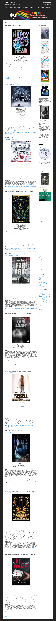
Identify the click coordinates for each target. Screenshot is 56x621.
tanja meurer (7, 309)
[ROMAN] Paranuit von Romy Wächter (13, 430)
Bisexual (40, 227)
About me (26, 7)
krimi (31, 186)
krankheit (24, 308)
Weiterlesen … (18, 75)
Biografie (40, 226)
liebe (33, 77)
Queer (18, 248)
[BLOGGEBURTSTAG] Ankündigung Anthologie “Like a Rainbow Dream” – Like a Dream (44, 291)
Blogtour (40, 229)
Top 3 (39, 267)
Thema (40, 265)
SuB (35, 7)
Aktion (40, 218)
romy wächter (12, 486)
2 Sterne (40, 214)
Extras (23, 7)
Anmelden (40, 315)
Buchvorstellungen (17, 7)
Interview (40, 245)
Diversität (9, 186)
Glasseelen (18, 422)
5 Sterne (40, 217)
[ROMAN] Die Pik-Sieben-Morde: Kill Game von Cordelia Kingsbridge (20, 554)
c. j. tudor (22, 186)
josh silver (27, 77)
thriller (12, 78)
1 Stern (40, 213)
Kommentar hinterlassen (15, 84)
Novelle (40, 256)
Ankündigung (41, 221)
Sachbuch (40, 261)
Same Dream (41, 262)
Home (6, 7)
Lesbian (17, 186)
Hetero (40, 241)
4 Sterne (7, 77)
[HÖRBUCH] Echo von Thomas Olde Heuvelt (14, 82)
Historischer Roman (14, 248)
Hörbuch (12, 186)
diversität (25, 186)
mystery (28, 132)
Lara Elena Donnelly (7, 249)
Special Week (41, 264)
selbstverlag (16, 486)
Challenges (31, 7)
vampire (6, 187)
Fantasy (9, 132)
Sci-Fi (39, 263)
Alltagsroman (41, 220)
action (24, 425)
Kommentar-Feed (41, 317)
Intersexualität (41, 244)
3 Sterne (7, 248)
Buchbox (40, 230)
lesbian (33, 186)
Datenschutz (48, 7)
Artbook (40, 223)
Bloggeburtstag (41, 228)
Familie (9, 308)
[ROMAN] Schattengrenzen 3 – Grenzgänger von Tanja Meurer (18, 313)
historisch (34, 248)
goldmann (28, 186)
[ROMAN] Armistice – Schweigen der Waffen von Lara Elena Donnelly (20, 191)
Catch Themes (38, 619)
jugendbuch (30, 77)
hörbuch (23, 132)
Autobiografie (41, 225)
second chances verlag (8, 612)
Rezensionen (11, 7)
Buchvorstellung (41, 231)
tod (15, 426)
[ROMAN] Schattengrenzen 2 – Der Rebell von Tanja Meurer (18, 371)
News (39, 253)
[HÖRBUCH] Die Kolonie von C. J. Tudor (13, 137)
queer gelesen (41, 259)
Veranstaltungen (41, 269)
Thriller (20, 77)
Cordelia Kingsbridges (23, 611)
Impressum (42, 7)
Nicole (40, 294)
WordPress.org (41, 318)
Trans (39, 268)
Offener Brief (41, 257)
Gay (11, 77)
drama (23, 77)
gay (25, 77)
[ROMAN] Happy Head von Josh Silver (13, 25)
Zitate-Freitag (41, 271)
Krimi (14, 186)
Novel (39, 255)
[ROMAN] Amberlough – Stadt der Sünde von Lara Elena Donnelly (19, 491)
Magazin (40, 251)
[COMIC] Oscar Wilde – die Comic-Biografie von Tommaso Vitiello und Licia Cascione (44, 283)
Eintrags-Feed (41, 316)
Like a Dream (10, 3)
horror (26, 132)
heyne (21, 132)
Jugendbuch (13, 77)
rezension (7, 78)
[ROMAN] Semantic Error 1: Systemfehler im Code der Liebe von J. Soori (44, 280)
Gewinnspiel (40, 240)
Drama (9, 77)
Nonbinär (40, 254)
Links (38, 7)
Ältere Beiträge (7, 616)
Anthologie (40, 222)
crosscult (28, 248)
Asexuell (40, 224)
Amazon (22, 61)
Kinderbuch (40, 247)
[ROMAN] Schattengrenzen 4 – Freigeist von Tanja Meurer (17, 253)
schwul (10, 78)
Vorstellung (40, 270)
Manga (40, 252)
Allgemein (40, 219)
